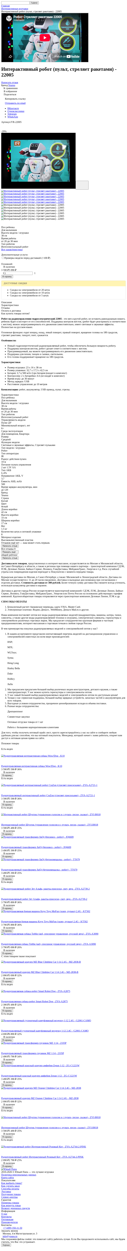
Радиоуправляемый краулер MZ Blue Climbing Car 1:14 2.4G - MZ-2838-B (39, 972)
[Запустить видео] (82, 185)
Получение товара (11, 1194)
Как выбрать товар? (11, 1183)
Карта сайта (7, 1177)
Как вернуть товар (11, 1205)
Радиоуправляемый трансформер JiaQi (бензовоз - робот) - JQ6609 (36, 847)
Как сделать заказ (10, 1186)
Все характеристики (12, 249)
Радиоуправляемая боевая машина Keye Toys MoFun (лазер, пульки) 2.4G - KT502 (44, 921)
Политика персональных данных (18, 1174)
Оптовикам (7, 1219)
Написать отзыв (9, 546)
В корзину (7, 276)
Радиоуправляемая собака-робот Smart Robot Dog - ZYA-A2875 (34, 1001)
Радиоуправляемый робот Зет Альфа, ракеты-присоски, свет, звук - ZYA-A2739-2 (44, 899)
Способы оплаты (10, 1188)
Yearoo (11, 85)
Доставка (6, 1191)
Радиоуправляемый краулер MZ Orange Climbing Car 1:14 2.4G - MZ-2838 (40, 1098)
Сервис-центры (9, 1197)
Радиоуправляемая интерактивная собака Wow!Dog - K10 (31, 766)
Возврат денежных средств (15, 1208)
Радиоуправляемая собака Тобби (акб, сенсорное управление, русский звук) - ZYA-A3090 (48, 944)
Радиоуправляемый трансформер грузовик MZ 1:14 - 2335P (32, 1053)
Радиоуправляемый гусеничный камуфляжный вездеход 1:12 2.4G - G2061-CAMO (45, 1030)
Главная (5, 5)
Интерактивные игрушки (14, 8)
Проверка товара (10, 1202)
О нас (4, 1214)
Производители (9, 1222)
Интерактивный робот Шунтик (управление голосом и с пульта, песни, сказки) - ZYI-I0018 (49, 824)
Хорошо (6, 1245)
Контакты (6, 1216)
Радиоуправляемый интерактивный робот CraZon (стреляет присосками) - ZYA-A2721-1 (48, 795)
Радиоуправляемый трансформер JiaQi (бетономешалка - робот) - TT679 (39, 869)
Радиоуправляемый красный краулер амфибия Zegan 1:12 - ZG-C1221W (39, 1075)
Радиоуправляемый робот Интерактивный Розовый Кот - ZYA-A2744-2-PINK (42, 1157)
